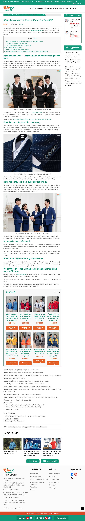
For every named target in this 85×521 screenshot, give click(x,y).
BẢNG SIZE (62, 8)
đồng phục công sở (28, 427)
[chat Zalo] (30, 518)
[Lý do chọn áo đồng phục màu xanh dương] (12, 443)
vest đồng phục (41, 427)
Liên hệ (32, 490)
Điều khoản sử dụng (36, 476)
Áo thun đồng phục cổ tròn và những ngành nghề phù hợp (73, 62)
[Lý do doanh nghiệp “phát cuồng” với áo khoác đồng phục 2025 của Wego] (32, 443)
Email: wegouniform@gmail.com (13, 508)
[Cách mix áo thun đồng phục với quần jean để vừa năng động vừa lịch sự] (52, 443)
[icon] (27, 518)
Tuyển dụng (33, 487)
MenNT (5, 24)
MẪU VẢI (55, 8)
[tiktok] (72, 478)
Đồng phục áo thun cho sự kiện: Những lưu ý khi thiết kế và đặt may (73, 83)
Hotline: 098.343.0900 (11, 490)
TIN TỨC (74, 8)
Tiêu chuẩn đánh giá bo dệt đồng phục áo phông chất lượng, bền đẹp (73, 69)
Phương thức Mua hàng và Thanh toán (37, 483)
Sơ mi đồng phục (54, 479)
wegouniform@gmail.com (75, 26)
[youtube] (75, 474)
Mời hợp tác (52, 485)
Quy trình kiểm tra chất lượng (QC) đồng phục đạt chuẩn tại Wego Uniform (72, 55)
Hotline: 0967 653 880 (11, 497)
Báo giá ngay (32, 461)
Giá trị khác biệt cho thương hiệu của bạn (16, 49)
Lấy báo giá (52, 488)
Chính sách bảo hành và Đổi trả (39, 479)
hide (35, 38)
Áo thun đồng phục (54, 474)
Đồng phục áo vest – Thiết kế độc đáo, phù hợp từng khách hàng (23, 41)
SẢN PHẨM (40, 8)
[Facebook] (72, 474)
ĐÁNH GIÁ (68, 8)
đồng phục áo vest (14, 427)
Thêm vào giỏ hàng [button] (12, 328)
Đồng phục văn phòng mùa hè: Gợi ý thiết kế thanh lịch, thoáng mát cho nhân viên (73, 76)
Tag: (4, 426)
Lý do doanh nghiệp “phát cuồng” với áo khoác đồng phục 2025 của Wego (31, 453)
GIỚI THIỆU (32, 8)
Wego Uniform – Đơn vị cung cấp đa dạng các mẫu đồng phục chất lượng (26, 51)
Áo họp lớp (52, 476)
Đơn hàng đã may (54, 482)
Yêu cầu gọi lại (61, 518)
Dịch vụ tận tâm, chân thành (13, 47)
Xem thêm (57, 292)
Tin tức (21, 24)
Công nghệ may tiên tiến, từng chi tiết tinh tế (17, 45)
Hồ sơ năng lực (34, 474)
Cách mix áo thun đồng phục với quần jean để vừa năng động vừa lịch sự (52, 453)
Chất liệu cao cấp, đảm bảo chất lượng (16, 43)
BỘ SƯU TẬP (48, 8)
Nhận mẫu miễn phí (50, 461)
